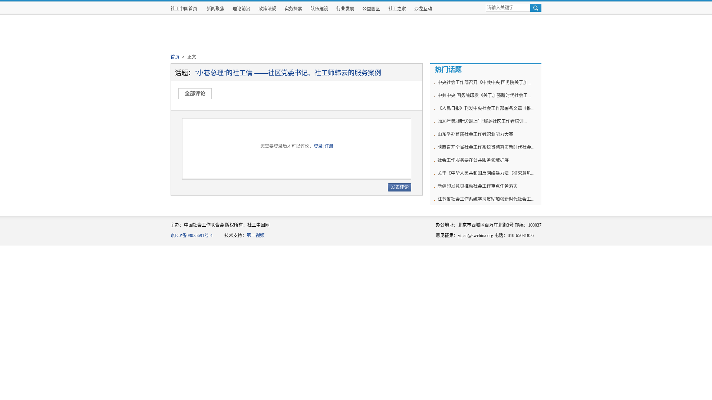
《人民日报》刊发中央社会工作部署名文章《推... (486, 108)
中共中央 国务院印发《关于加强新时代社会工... (484, 95)
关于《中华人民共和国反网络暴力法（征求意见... (486, 173)
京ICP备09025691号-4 (191, 235)
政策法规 (267, 8)
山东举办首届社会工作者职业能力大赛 (475, 134)
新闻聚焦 (215, 8)
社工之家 (397, 8)
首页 (175, 57)
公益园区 (371, 8)
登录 (318, 146)
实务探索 (293, 8)
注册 (328, 146)
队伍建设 (319, 8)
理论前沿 (241, 8)
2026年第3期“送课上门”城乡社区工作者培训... (482, 121)
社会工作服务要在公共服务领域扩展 (473, 160)
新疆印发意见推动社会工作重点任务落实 (478, 186)
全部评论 (195, 93)
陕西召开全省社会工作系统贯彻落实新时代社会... (486, 147)
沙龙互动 (423, 8)
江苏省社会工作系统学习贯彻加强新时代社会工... (486, 199)
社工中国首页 (184, 8)
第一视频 (255, 235)
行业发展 (345, 8)
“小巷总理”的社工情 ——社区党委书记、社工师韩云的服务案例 (288, 73)
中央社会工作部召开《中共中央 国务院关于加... (484, 82)
